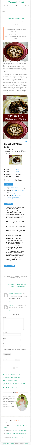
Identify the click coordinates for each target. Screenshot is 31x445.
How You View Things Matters (10, 380)
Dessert (17, 169)
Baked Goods (19, 276)
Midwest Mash (15, 2)
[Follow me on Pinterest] (14, 368)
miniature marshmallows (16, 198)
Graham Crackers (14, 193)
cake (11, 277)
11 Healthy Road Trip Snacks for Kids (11, 377)
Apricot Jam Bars (13, 423)
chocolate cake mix (13, 187)
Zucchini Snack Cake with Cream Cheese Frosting (21, 286)
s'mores (19, 277)
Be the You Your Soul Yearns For (10, 387)
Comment (5, 317)
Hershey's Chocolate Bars (13, 197)
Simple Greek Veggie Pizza (17, 437)
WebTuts (26, 443)
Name (5, 332)
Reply (10, 301)
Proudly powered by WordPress (9, 443)
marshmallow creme (16, 195)
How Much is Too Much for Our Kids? (11, 374)
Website (5, 344)
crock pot (14, 277)
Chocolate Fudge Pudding (17, 190)
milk (10, 192)
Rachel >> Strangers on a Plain (15, 293)
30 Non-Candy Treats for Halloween (19, 430)
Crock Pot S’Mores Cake (15, 18)
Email (5, 338)
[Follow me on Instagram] (17, 368)
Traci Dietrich (10, 21)
